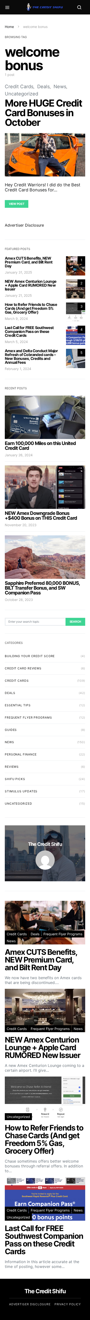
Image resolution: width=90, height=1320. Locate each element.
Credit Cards (19, 86)
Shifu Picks (15, 779)
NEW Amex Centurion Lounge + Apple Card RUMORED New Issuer (30, 285)
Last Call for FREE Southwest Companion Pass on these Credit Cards (29, 331)
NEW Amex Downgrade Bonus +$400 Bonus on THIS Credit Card (41, 515)
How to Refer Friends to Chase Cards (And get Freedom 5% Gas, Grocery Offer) (31, 308)
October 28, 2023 (19, 600)
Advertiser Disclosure (24, 225)
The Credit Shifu (45, 844)
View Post (16, 204)
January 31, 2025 (18, 272)
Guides (11, 730)
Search (75, 621)
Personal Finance (21, 754)
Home (9, 27)
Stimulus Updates (21, 791)
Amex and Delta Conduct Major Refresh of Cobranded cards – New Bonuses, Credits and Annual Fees (31, 356)
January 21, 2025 (18, 295)
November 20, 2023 (20, 525)
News (60, 86)
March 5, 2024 (16, 342)
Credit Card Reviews (23, 668)
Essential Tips (18, 705)
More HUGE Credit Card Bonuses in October (43, 112)
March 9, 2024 (16, 319)
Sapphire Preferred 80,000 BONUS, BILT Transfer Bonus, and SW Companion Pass (42, 588)
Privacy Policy (67, 1304)
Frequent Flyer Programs (28, 717)
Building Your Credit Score (30, 656)
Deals (43, 86)
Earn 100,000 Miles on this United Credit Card (40, 445)
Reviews (12, 766)
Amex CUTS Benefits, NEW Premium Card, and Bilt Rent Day (28, 262)
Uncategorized (21, 94)
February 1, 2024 (18, 369)
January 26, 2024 (19, 455)
